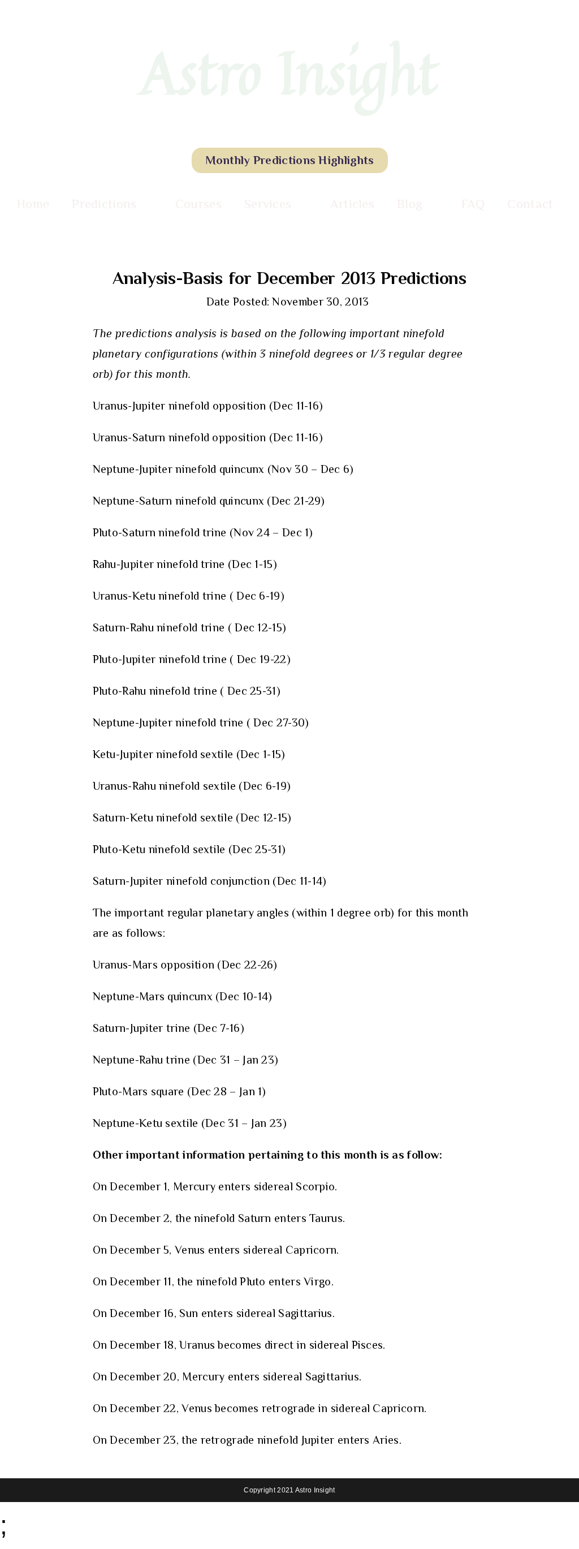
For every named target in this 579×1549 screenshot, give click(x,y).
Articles (352, 203)
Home (33, 203)
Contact (530, 203)
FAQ (473, 203)
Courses (198, 203)
